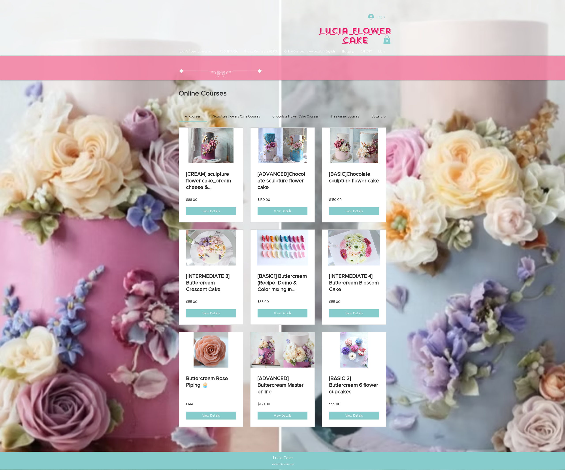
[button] (387, 39)
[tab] (193, 116)
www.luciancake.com (283, 464)
